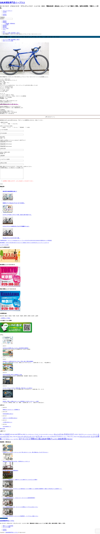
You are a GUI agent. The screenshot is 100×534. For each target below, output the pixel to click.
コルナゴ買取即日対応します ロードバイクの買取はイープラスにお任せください (20, 506)
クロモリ (76, 434)
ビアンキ (39, 436)
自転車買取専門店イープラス (12, 2)
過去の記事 (2, 428)
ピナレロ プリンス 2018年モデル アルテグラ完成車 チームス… (16, 226)
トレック (20, 436)
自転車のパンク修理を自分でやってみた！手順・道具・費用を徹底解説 (18, 361)
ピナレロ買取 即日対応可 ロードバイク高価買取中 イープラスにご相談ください (20, 516)
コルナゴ (81, 434)
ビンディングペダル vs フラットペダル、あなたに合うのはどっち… (17, 214)
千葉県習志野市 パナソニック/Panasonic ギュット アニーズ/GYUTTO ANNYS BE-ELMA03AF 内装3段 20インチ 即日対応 (26, 240)
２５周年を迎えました (7, 422)
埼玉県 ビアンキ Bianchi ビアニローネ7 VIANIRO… (14, 203)
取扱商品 (5, 22)
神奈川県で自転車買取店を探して (10, 191)
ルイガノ (16, 439)
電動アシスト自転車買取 (57, 439)
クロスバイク (69, 434)
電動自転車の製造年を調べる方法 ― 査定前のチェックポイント (16, 461)
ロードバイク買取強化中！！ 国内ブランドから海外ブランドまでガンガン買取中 (20, 479)
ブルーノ (65, 436)
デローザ (15, 436)
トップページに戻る (4, 244)
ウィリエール (41, 434)
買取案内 (5, 21)
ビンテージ (45, 436)
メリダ (3, 439)
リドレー (12, 439)
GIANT (7, 434)
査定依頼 (5, 27)
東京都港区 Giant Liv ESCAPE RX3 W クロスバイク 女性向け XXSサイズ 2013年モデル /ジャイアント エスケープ (24, 242)
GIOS (4, 40)
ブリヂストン (59, 436)
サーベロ (84, 434)
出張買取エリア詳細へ (5, 318)
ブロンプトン (70, 436)
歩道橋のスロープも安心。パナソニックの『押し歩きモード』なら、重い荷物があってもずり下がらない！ (25, 452)
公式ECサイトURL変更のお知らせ (10, 418)
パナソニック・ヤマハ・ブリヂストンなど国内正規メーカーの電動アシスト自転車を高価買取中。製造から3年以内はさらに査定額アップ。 (32, 488)
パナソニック (27, 436)
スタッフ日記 (5, 28)
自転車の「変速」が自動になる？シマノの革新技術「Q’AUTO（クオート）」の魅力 (21, 401)
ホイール (76, 436)
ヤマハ (8, 439)
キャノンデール (58, 434)
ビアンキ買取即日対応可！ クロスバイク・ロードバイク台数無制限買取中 (19, 497)
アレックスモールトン (30, 434)
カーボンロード (51, 434)
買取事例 (5, 25)
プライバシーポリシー (7, 10)
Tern (21, 434)
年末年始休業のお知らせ (8, 413)
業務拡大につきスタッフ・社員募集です (11, 409)
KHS (13, 434)
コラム (4, 29)
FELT (4, 434)
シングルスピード (90, 434)
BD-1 (1, 434)
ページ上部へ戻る (4, 518)
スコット (95, 434)
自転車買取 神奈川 (15, 39)
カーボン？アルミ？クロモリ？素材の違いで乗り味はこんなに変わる (17, 388)
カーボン (46, 434)
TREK (24, 434)
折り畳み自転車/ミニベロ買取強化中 (10, 470)
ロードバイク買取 (6, 39)
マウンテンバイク (84, 436)
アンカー (36, 434)
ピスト (48, 436)
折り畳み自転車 (41, 439)
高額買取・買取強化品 (10, 23)
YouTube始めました (7, 426)
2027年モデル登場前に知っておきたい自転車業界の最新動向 (15, 348)
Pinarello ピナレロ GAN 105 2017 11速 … (11, 237)
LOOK (15, 434)
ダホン (11, 436)
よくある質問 (5, 24)
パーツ (34, 436)
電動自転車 (69, 439)
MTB (19, 434)
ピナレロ (53, 436)
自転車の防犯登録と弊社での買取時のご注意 (12, 374)
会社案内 (5, 11)
